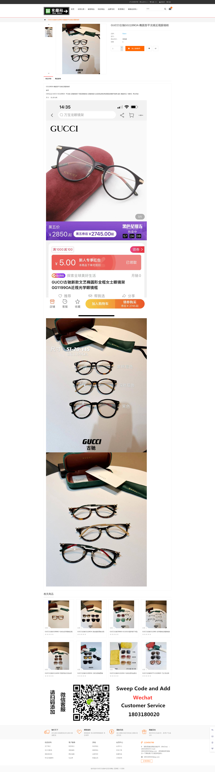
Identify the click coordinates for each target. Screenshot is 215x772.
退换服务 (71, 750)
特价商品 (101, 9)
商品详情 (48, 78)
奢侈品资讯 (132, 9)
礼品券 (71, 758)
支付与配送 (48, 750)
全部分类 (81, 9)
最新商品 (91, 9)
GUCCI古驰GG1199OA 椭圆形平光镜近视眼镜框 (63, 20)
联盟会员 (95, 758)
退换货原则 (48, 754)
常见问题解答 (49, 758)
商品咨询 (58, 78)
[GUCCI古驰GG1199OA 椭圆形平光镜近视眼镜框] (49, 32)
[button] (49, 24)
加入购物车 (135, 48)
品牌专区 (111, 9)
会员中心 (119, 746)
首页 (72, 9)
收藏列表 (119, 754)
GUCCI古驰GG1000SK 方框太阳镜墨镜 (90, 673)
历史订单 (119, 750)
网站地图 (71, 754)
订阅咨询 (119, 758)
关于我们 (48, 746)
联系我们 (121, 9)
